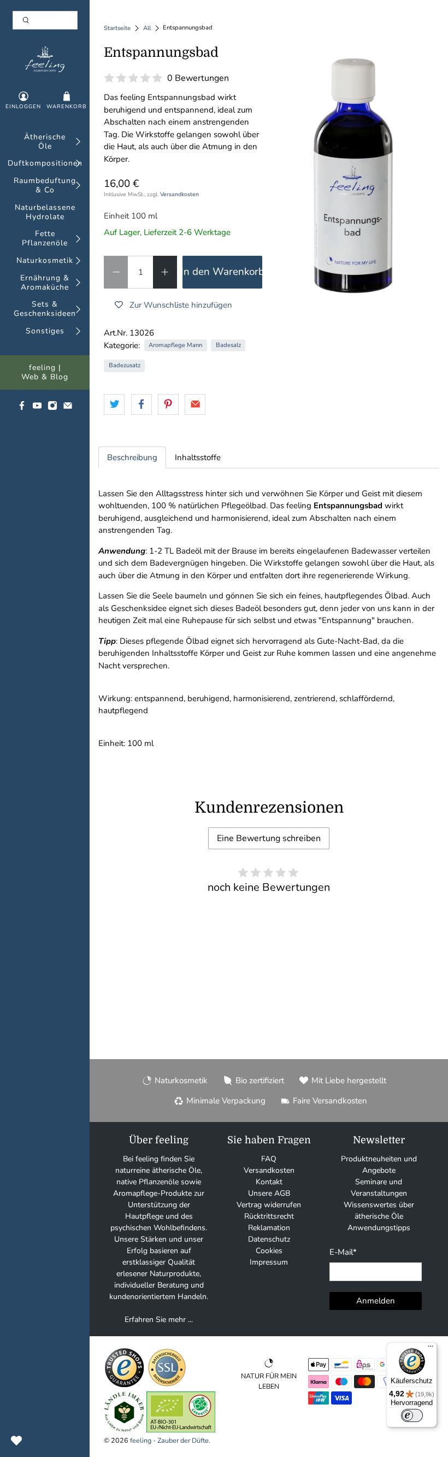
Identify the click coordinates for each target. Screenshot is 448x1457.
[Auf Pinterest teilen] (168, 404)
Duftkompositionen (45, 163)
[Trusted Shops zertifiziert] (124, 1385)
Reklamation (269, 1228)
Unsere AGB (269, 1193)
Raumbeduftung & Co (45, 186)
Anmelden (375, 1300)
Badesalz (228, 345)
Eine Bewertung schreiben (269, 838)
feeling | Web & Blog (44, 372)
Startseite (117, 28)
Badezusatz (124, 365)
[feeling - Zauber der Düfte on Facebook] (22, 408)
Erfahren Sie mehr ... (159, 1319)
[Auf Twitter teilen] (114, 404)
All (147, 28)
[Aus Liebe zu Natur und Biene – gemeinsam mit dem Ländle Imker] (124, 1430)
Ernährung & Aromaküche (44, 283)
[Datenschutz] (166, 1385)
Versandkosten (179, 194)
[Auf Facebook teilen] (141, 404)
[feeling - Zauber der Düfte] (44, 59)
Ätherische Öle (45, 142)
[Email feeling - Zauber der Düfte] (67, 408)
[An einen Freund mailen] (195, 404)
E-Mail (343, 1252)
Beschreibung (132, 457)
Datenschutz (269, 1239)
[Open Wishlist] (16, 1441)
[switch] (412, 1415)
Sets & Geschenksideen (45, 309)
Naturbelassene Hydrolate (45, 212)
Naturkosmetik (44, 261)
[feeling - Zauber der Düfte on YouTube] (37, 408)
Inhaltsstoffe (198, 457)
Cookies (269, 1251)
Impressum (269, 1262)
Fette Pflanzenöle (45, 239)
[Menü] (430, 1348)
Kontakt (269, 1182)
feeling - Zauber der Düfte (169, 1440)
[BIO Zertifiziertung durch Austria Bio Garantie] (180, 1430)
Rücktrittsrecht (269, 1216)
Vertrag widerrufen (269, 1205)
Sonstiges (45, 331)
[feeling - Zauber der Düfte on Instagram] (52, 408)
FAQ (268, 1159)
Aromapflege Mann (175, 345)
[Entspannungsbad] (354, 176)
